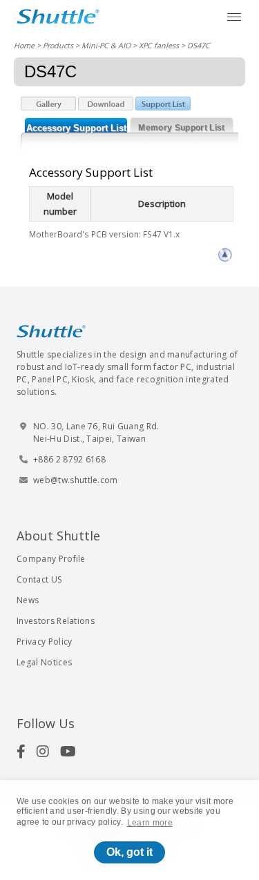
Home (24, 45)
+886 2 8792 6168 (69, 459)
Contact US (39, 579)
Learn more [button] (150, 823)
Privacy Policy (44, 641)
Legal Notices (44, 662)
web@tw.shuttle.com (75, 480)
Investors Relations (56, 621)
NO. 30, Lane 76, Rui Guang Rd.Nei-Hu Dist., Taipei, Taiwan (96, 432)
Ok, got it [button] (129, 852)
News (28, 600)
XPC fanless (159, 45)
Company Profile (51, 559)
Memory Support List (181, 128)
